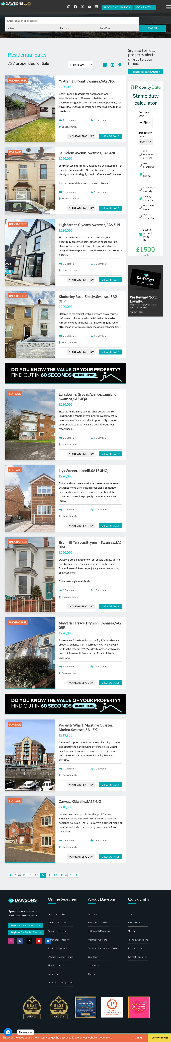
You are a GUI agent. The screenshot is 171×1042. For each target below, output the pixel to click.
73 (70, 875)
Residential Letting (57, 931)
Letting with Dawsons (99, 931)
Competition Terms (137, 956)
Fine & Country (56, 965)
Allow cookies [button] (160, 1037)
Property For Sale (56, 914)
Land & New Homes (58, 922)
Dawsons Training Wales (60, 982)
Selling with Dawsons (98, 922)
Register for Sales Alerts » (145, 71)
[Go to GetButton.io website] (8, 1039)
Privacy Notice (135, 948)
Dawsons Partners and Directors (105, 948)
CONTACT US (145, 7)
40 (62, 875)
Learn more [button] (105, 1037)
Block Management (57, 948)
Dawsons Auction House (60, 956)
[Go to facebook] (8, 1032)
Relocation (53, 974)
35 (30, 875)
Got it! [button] (138, 1037)
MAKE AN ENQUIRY (81, 136)
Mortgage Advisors (97, 939)
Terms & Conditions (138, 939)
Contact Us (94, 965)
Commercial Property (58, 939)
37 (43, 875)
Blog (130, 914)
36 (36, 875)
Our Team (93, 956)
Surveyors (93, 914)
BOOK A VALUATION (117, 7)
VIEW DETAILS (110, 136)
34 (24, 875)
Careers (92, 974)
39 (55, 875)
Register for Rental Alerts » (26, 932)
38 (49, 875)
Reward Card (134, 922)
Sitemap (132, 931)
